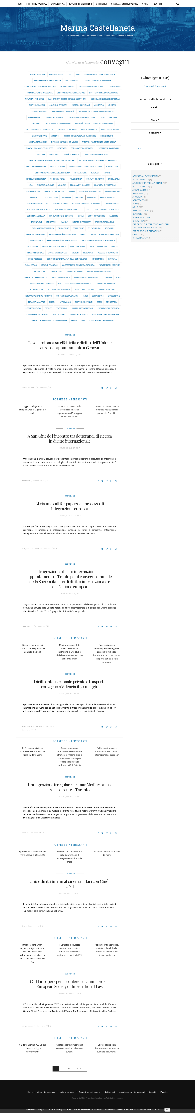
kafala (81, 216)
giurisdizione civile (45, 185)
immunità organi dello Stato (68, 210)
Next (69, 1068)
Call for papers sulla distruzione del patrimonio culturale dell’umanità (107, 1048)
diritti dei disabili (75, 271)
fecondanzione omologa (54, 246)
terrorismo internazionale (91, 86)
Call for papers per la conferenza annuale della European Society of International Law (70, 983)
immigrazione (112, 166)
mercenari (62, 148)
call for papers (27, 1026)
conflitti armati (111, 203)
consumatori (98, 259)
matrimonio (65, 302)
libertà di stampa (71, 154)
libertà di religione (38, 142)
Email (155, 107)
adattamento (34, 117)
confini (106, 173)
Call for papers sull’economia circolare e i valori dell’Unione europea (69, 1048)
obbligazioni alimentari (90, 191)
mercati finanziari (49, 265)
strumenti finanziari (104, 222)
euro (118, 277)
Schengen (109, 228)
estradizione (81, 173)
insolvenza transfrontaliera (105, 314)
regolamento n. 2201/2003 (61, 216)
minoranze (51, 222)
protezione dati (107, 197)
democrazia (111, 302)
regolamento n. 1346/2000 (42, 283)
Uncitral (112, 105)
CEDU (70, 74)
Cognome (155, 132)
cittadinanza (94, 228)
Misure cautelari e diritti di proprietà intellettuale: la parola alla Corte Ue (107, 409)
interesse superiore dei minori (64, 142)
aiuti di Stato (40, 271)
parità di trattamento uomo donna (99, 142)
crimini (74, 320)
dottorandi (26, 481)
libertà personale (35, 253)
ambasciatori (31, 265)
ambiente (55, 136)
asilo (88, 210)
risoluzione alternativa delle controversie (67, 259)
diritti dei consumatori (37, 203)
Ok (167, 1110)
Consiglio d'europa (58, 105)
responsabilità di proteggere (62, 234)
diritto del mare (39, 136)
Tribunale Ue (36, 222)
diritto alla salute (79, 314)
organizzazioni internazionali (124, 3)
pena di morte (106, 136)
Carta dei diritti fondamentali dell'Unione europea (51, 160)
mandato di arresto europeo (39, 148)
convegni (91, 197)
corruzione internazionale (95, 154)
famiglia (64, 222)
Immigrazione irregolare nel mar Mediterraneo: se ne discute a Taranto (69, 787)
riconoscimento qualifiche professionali (98, 160)
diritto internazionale (36, 3)
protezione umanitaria (108, 148)
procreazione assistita (109, 265)
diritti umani (101, 3)
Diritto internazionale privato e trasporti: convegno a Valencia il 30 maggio (69, 684)
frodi (85, 296)
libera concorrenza (98, 246)
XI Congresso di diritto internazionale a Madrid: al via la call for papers (32, 751)
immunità (112, 259)
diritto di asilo (57, 166)
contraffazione (50, 197)
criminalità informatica (43, 228)
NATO (83, 234)
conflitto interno (95, 179)
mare (24, 833)
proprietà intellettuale (105, 185)
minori (114, 246)
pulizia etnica (76, 179)
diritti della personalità (36, 277)
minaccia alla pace (36, 302)
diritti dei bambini (37, 105)
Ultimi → (80, 1068)
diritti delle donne (54, 117)
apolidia (62, 185)
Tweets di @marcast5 (155, 85)
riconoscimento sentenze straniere (85, 166)
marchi (72, 191)
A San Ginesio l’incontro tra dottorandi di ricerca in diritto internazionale (70, 438)
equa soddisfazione (35, 234)
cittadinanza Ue (112, 191)
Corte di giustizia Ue (81, 105)
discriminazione (36, 290)
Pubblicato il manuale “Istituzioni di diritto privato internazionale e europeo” (106, 751)
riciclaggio (88, 253)
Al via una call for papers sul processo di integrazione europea (69, 506)
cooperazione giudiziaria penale (105, 99)
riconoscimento (33, 308)
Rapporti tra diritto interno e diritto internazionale (50, 86)
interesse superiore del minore (86, 203)
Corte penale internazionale (47, 80)
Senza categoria (37, 74)
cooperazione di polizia (108, 308)
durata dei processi (68, 130)
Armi (102, 117)
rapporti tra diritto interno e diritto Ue (67, 99)
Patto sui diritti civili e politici (40, 130)
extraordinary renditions (86, 277)
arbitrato (99, 105)
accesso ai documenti (108, 253)
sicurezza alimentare (57, 253)
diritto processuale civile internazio (75, 283)
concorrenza (36, 240)
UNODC (52, 302)
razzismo (113, 216)
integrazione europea (30, 548)
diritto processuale (106, 283)
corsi (99, 302)
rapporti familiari (89, 130)
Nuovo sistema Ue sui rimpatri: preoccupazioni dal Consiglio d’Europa (32, 648)
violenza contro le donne (99, 271)
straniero (107, 277)
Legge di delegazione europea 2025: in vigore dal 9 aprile (32, 409)
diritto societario (96, 216)
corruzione (78, 228)
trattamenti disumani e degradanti (98, 240)
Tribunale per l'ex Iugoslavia (40, 93)
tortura (79, 197)
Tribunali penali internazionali (82, 117)
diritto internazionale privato (103, 93)
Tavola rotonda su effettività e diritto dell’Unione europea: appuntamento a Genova (69, 345)
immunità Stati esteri (34, 99)
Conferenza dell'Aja (36, 216)
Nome (155, 119)
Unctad (36, 123)
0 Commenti (42, 387)
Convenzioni (97, 296)
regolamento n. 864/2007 (107, 210)
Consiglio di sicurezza (36, 179)
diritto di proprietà (82, 222)
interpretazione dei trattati (38, 296)
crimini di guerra (39, 111)
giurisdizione (114, 296)
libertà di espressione (36, 166)
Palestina (66, 197)
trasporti (48, 726)
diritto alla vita (32, 191)
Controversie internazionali (57, 123)
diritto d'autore (60, 203)
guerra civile (113, 179)
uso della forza (57, 179)
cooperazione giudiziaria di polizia (78, 265)
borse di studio (77, 246)
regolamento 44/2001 (80, 185)
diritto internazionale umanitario (80, 136)
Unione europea (58, 3)
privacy (48, 308)
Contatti (146, 3)
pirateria (113, 117)
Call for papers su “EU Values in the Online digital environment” (32, 1048)
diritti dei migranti (107, 290)
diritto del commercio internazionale (49, 320)
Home (20, 3)
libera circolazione (110, 130)
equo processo (35, 259)
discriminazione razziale (37, 314)
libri (83, 320)
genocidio (54, 154)
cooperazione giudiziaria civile (97, 80)
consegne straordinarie (82, 148)
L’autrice (158, 3)
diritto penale (71, 80)
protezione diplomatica (67, 296)
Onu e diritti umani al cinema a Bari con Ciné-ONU (69, 883)
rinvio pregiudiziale (61, 277)
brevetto (34, 197)
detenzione (33, 246)
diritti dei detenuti (84, 302)
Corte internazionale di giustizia (100, 74)
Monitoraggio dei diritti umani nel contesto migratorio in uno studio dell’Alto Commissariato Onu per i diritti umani (70, 652)
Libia (31, 185)
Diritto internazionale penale (71, 93)
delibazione (63, 228)
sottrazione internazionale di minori (95, 111)
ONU (78, 74)
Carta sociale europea (84, 290)
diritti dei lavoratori (54, 191)
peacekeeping (61, 308)
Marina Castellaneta (97, 27)
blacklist (95, 173)
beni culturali (59, 314)
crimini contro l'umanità (62, 111)
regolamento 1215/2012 (59, 290)
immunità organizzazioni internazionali (94, 123)
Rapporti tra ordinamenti (80, 3)
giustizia (41, 154)
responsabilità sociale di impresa (62, 240)
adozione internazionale (38, 210)
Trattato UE (56, 271)
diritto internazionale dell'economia (52, 173)
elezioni (75, 253)
